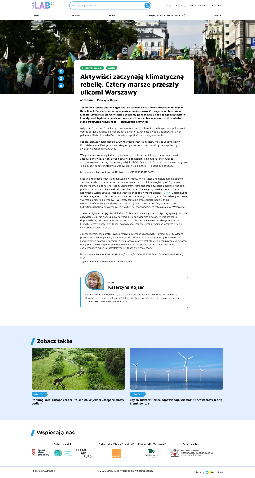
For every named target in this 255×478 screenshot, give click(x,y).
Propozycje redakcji (92, 68)
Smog (37, 15)
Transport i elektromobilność (165, 15)
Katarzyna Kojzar (107, 100)
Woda (217, 15)
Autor (111, 282)
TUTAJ (166, 192)
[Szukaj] (147, 5)
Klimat (113, 15)
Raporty (180, 5)
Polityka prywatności (43, 470)
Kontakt (216, 5)
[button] (61, 71)
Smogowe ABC (198, 5)
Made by (199, 472)
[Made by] (214, 472)
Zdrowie (74, 15)
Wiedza (112, 68)
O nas (168, 5)
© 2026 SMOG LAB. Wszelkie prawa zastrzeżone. (125, 470)
